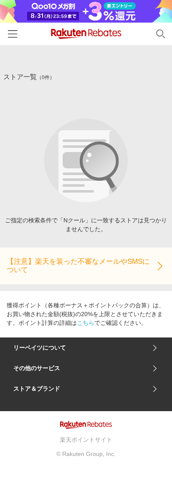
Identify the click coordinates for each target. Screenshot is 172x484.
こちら (85, 322)
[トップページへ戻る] (86, 33)
